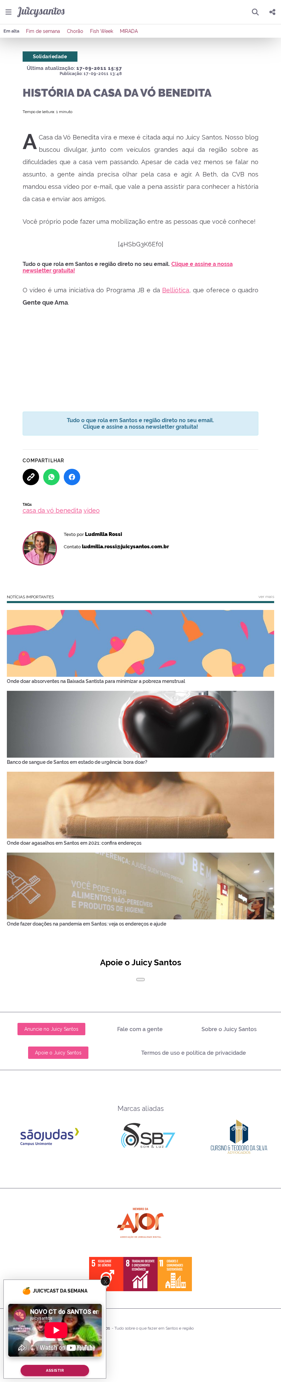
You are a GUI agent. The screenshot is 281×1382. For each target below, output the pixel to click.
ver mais (266, 596)
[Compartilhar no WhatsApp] (51, 477)
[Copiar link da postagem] (31, 477)
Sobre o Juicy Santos (229, 1029)
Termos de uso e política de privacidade (193, 1053)
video (92, 510)
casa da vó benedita (52, 510)
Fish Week (101, 31)
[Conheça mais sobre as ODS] (140, 1274)
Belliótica (175, 290)
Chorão (75, 31)
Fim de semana (43, 31)
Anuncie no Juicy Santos (51, 1029)
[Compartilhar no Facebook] (72, 477)
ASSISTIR (55, 1370)
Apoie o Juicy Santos (58, 1052)
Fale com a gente (140, 1029)
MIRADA (129, 31)
